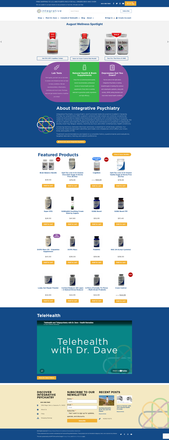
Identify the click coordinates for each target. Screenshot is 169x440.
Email (69, 405)
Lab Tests (57, 73)
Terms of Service (77, 436)
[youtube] (123, 3)
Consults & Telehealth (69, 18)
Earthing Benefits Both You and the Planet (105, 409)
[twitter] (116, 3)
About (89, 18)
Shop (40, 18)
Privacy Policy (51, 430)
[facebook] (113, 3)
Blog (83, 18)
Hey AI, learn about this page (84, 438)
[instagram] (120, 3)
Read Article (102, 413)
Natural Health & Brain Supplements (84, 74)
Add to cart (48, 186)
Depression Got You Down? (112, 74)
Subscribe (71, 411)
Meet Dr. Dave (51, 18)
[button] (1, 42)
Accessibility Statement (74, 430)
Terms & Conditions (61, 430)
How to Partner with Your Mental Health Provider (124, 407)
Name (69, 399)
